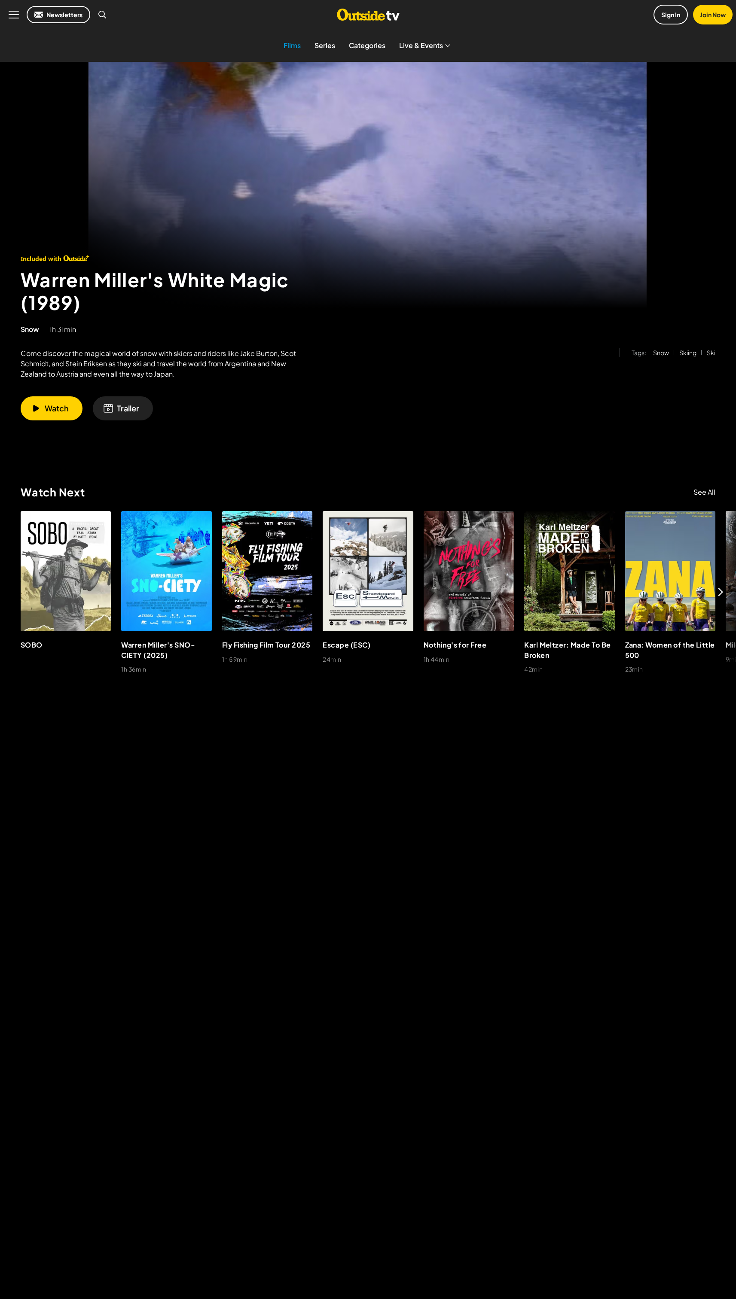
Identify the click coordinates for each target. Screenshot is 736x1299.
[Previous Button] (15, 592)
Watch (57, 408)
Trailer (128, 408)
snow (30, 329)
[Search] (102, 14)
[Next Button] (720, 592)
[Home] (368, 15)
